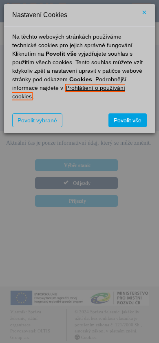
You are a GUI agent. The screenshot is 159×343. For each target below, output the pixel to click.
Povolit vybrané (37, 120)
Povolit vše (127, 120)
